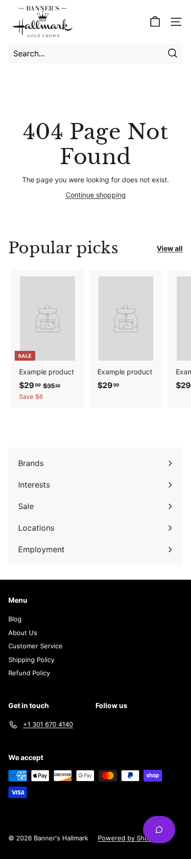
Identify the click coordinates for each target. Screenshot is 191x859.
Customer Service (35, 646)
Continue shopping (96, 195)
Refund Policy (29, 673)
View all (170, 248)
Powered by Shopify (129, 838)
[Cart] (155, 21)
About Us (22, 633)
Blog (15, 619)
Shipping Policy (31, 659)
